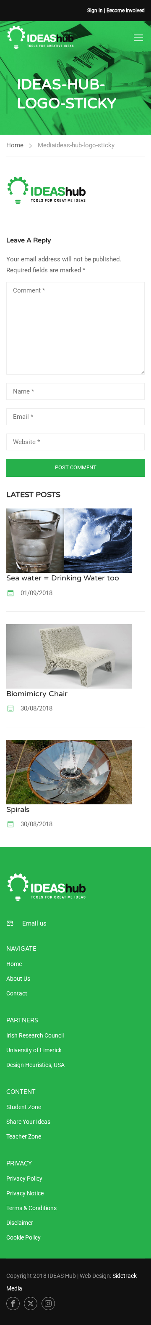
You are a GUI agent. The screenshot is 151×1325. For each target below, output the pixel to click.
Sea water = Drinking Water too (62, 578)
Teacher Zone (23, 1136)
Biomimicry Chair (37, 693)
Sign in (95, 10)
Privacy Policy (24, 1178)
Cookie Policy (23, 1237)
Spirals (18, 809)
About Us (18, 978)
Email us (34, 923)
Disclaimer (19, 1222)
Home (14, 145)
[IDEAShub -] (40, 37)
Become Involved (126, 10)
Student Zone (23, 1107)
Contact (16, 993)
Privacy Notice (25, 1193)
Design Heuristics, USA (35, 1065)
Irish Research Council (35, 1035)
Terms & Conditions (31, 1208)
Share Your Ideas (28, 1121)
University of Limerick (34, 1050)
